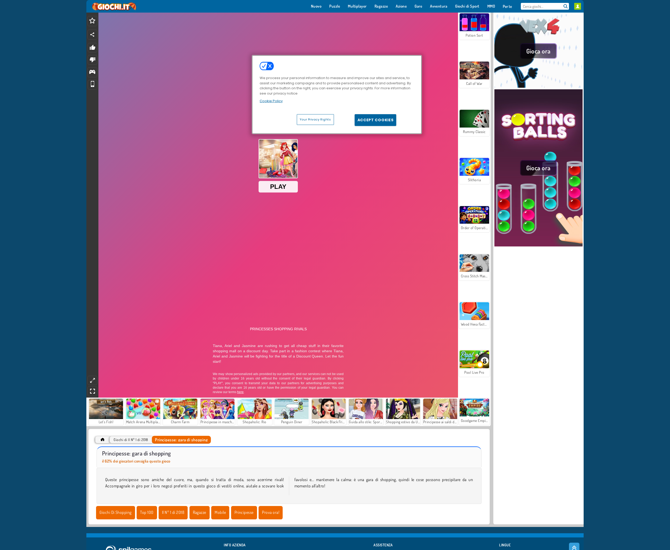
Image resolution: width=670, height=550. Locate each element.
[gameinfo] (92, 72)
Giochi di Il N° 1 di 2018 (131, 439)
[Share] (92, 35)
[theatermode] (92, 380)
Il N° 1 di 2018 (173, 512)
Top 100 (146, 512)
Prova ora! (270, 512)
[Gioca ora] (538, 86)
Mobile (220, 512)
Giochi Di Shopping (115, 512)
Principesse (244, 512)
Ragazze (199, 512)
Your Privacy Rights (315, 119)
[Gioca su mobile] (92, 85)
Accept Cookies (376, 120)
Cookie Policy (271, 100)
